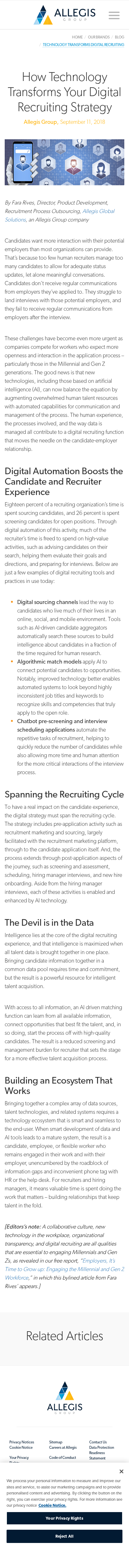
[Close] (121, 1471)
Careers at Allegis (63, 1447)
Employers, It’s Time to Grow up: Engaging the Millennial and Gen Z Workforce (64, 1269)
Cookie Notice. (52, 1505)
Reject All (64, 1536)
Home (64, 17)
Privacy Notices (21, 1442)
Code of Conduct (62, 1457)
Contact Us (98, 1442)
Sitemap (55, 1442)
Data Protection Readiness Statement (101, 1452)
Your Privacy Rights (19, 1460)
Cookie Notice (21, 1447)
